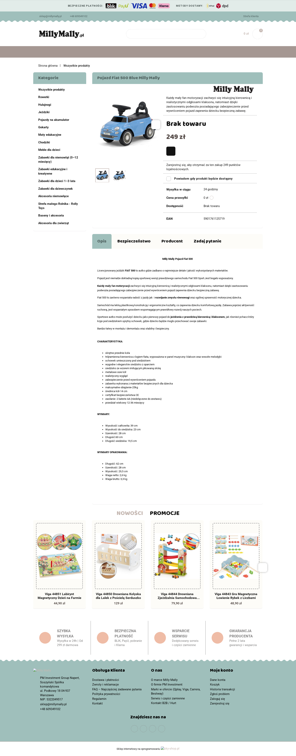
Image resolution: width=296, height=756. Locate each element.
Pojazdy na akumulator (53, 120)
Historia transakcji (222, 689)
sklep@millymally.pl (50, 16)
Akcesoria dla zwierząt (53, 223)
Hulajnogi (44, 105)
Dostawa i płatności (105, 680)
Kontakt (97, 703)
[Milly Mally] (233, 89)
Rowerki (43, 97)
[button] (118, 671)
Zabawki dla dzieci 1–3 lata (56, 181)
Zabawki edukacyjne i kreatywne (52, 171)
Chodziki (44, 142)
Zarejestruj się (219, 703)
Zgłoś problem (220, 694)
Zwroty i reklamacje (105, 684)
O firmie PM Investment (166, 684)
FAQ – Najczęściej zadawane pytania (117, 689)
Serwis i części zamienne (168, 698)
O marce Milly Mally (164, 680)
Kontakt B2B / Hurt (163, 703)
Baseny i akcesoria (51, 215)
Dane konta (217, 680)
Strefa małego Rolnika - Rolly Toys (58, 206)
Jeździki (44, 112)
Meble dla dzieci (49, 150)
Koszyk (215, 684)
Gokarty (43, 127)
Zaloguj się (217, 699)
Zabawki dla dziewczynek (55, 189)
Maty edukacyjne (49, 135)
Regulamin (99, 699)
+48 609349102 (78, 16)
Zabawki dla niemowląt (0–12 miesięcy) (58, 160)
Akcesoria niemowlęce (53, 196)
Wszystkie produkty (51, 89)
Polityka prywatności (106, 694)
